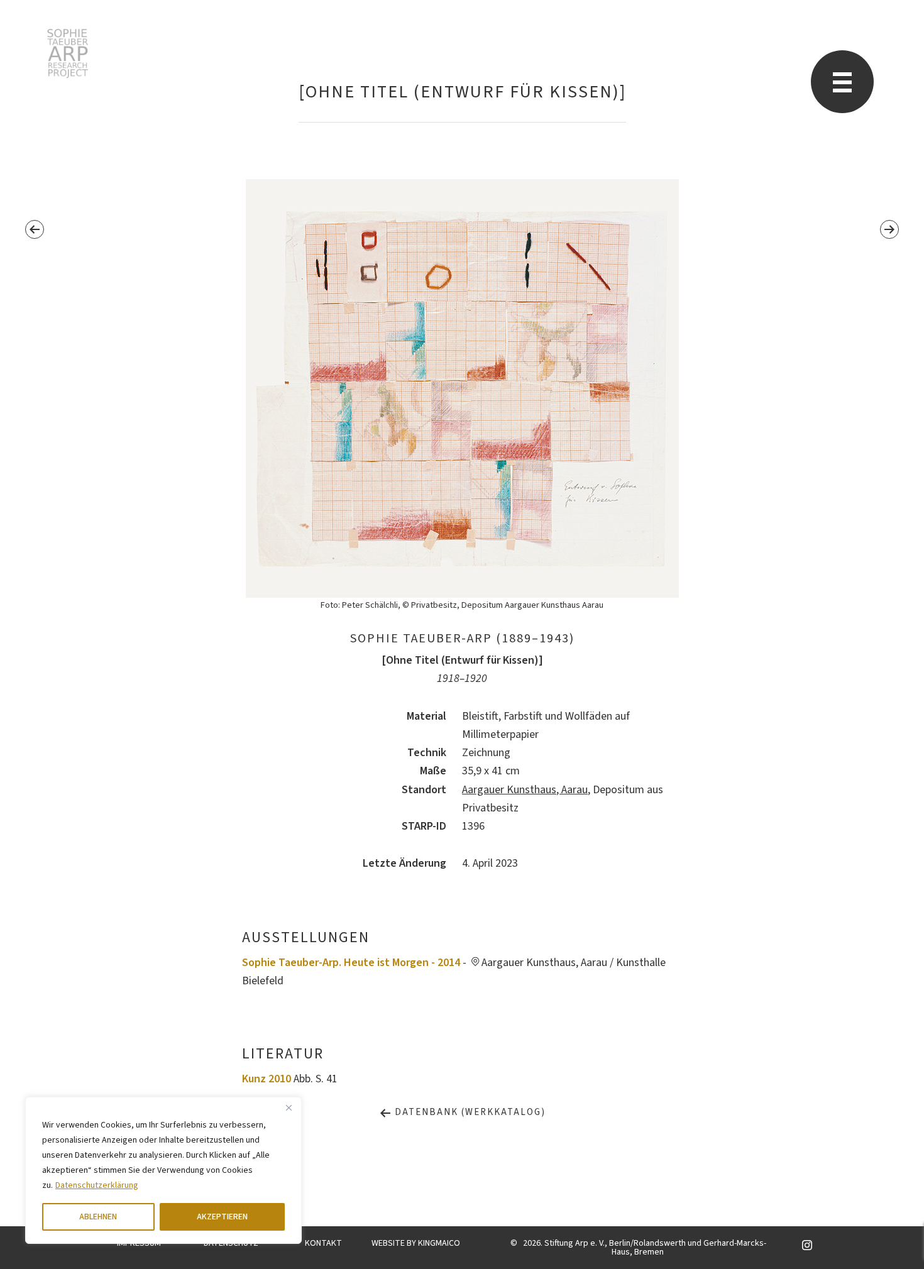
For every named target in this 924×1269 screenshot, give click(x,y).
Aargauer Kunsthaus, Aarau (525, 790)
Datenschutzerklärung (96, 1185)
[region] (163, 1170)
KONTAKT (323, 1243)
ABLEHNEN (98, 1217)
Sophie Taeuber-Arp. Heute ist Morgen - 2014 (351, 962)
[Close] (288, 1107)
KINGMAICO (439, 1243)
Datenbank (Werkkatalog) (469, 1112)
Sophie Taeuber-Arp (67, 53)
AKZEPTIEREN (222, 1217)
